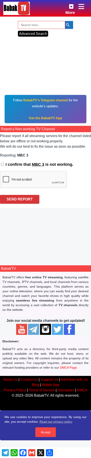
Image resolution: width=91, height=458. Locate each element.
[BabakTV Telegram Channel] (33, 329)
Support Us (49, 379)
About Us (10, 379)
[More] (68, 5)
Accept (45, 432)
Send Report (20, 199)
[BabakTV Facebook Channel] (69, 329)
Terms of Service (42, 390)
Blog (35, 385)
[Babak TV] (16, 8)
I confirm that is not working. (38, 164)
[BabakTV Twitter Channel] (57, 329)
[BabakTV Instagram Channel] (45, 329)
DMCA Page (68, 367)
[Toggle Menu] (81, 7)
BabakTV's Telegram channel (45, 100)
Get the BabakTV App (45, 118)
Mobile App (50, 385)
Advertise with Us (74, 379)
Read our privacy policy (56, 421)
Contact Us (29, 379)
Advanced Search (33, 34)
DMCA (82, 390)
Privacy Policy (15, 390)
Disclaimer (65, 390)
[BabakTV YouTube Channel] (21, 329)
